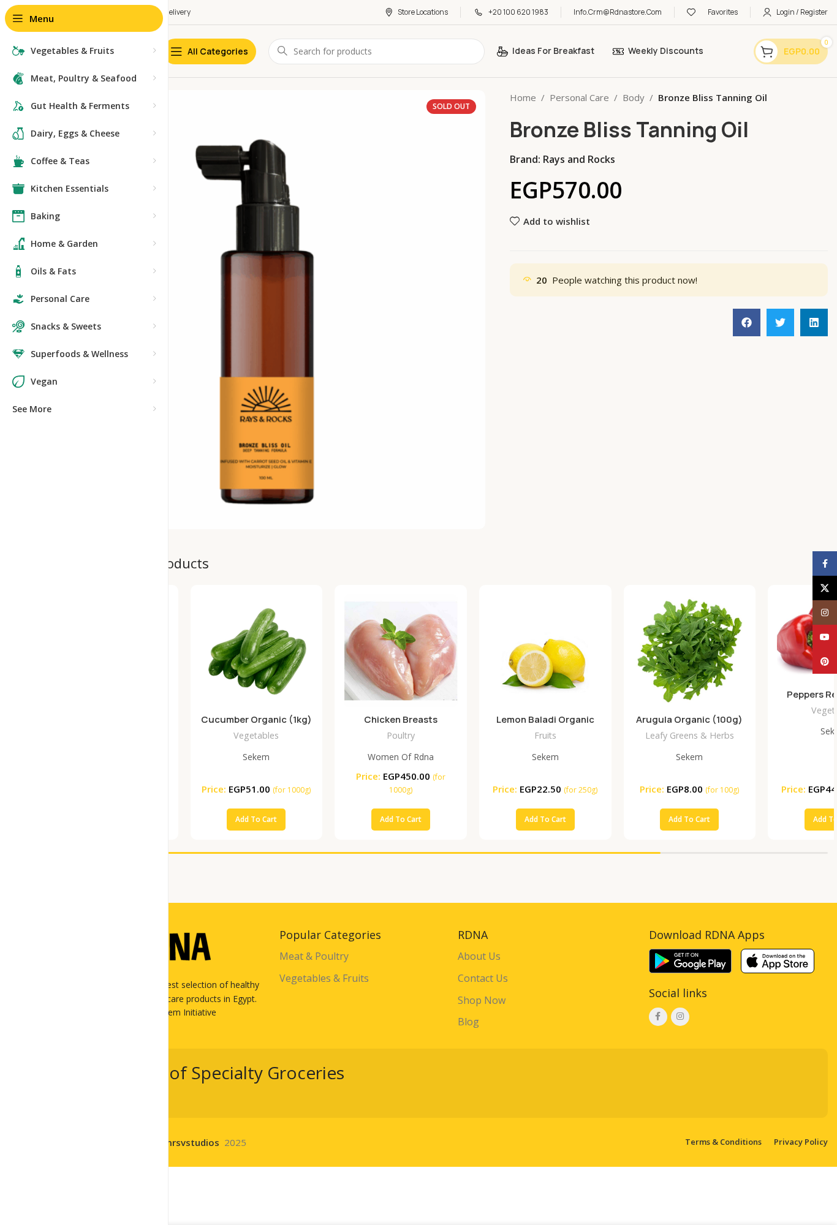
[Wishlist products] (691, 12)
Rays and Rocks (579, 159)
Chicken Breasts (400, 719)
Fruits (545, 735)
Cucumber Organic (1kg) (256, 719)
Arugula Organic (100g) (689, 719)
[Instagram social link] (680, 1017)
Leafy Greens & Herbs (689, 735)
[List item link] (362, 957)
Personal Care (579, 97)
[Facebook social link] (658, 1017)
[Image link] (690, 960)
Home (523, 97)
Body (634, 97)
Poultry (401, 735)
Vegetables (256, 735)
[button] (746, 322)
